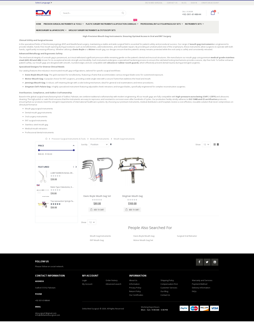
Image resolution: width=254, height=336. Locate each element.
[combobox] (93, 13)
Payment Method (199, 284)
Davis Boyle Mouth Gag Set (97, 195)
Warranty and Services (202, 280)
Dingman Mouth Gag (132, 195)
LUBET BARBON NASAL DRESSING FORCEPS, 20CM (63, 173)
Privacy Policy (135, 287)
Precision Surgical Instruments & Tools (69, 139)
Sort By (84, 144)
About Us (133, 280)
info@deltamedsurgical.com (47, 315)
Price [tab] (41, 145)
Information (134, 284)
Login (84, 280)
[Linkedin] (214, 262)
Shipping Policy (167, 280)
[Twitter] (207, 262)
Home (46, 138)
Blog (184, 3)
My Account (87, 284)
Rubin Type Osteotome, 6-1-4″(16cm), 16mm (63, 187)
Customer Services (169, 287)
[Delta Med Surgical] (43, 13)
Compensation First (169, 284)
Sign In (194, 3)
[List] (218, 145)
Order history (112, 280)
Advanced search (113, 284)
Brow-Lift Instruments (99, 139)
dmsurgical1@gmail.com (45, 313)
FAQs (194, 291)
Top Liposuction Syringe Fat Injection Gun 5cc (63, 201)
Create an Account (210, 3)
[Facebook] (199, 262)
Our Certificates (136, 295)
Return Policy (135, 291)
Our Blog (164, 291)
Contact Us (172, 3)
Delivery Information (201, 287)
